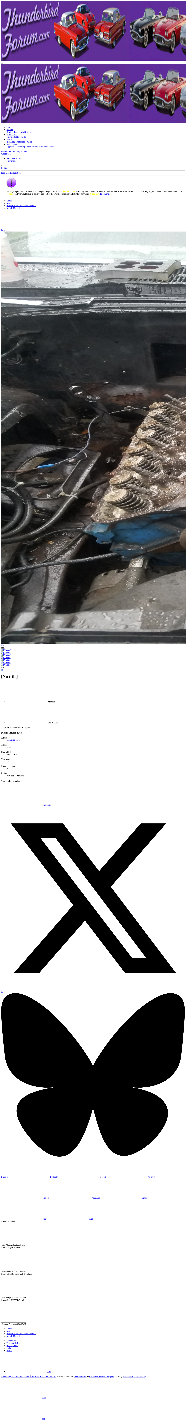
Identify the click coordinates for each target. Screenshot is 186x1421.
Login (21, 132)
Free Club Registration (11, 173)
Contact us (11, 1341)
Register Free (12, 132)
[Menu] (2, 63)
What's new (12, 134)
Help (9, 1348)
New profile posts (46, 147)
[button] (3, 648)
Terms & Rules (13, 1343)
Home (9, 127)
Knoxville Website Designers (101, 1376)
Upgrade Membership (16, 147)
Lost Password (32, 147)
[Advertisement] (69, 220)
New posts (28, 132)
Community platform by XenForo (28, 1376)
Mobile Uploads (13, 740)
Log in (4, 168)
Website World (80, 1376)
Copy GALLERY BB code (13, 1300)
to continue (100, 194)
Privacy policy (13, 1345)
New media (21, 137)
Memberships (12, 144)
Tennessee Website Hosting (134, 1376)
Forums (10, 129)
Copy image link (8, 1221)
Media (9, 139)
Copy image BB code (10, 1247)
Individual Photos (14, 142)
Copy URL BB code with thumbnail (16, 1274)
